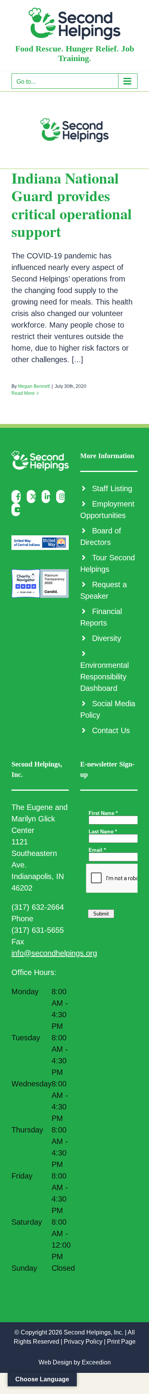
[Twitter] (33, 496)
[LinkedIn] (48, 496)
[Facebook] (17, 496)
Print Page (121, 1341)
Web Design (55, 1362)
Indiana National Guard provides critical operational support (71, 204)
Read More (23, 393)
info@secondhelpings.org (54, 953)
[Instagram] (62, 496)
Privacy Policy (83, 1341)
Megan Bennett (34, 386)
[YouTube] (17, 509)
